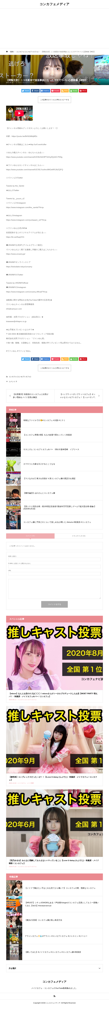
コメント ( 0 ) (30, 536)
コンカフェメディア (55, 4)
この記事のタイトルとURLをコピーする (54, 100)
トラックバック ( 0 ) (78, 536)
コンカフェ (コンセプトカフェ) (24, 82)
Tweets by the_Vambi (15, 186)
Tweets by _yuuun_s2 (15, 198)
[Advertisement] (54, 28)
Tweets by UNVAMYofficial (17, 283)
